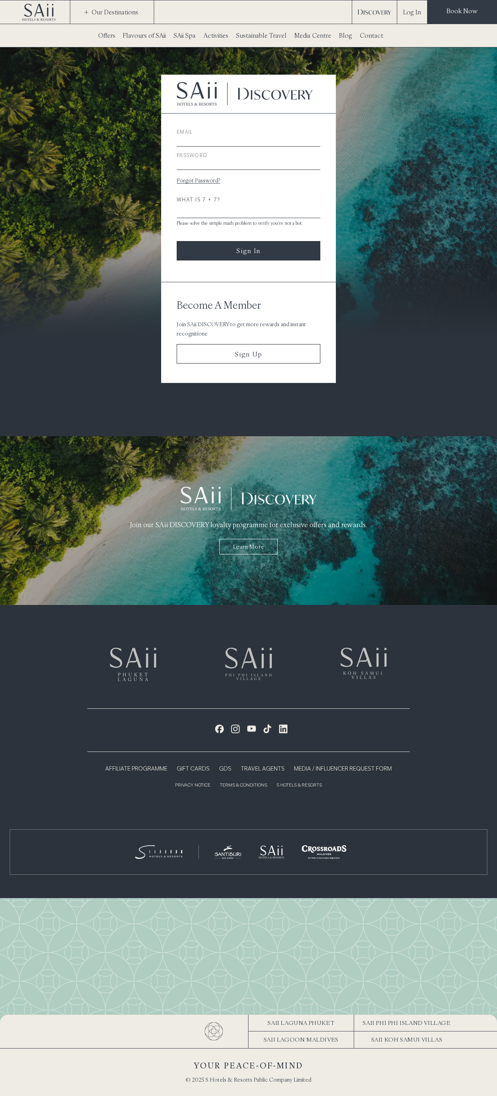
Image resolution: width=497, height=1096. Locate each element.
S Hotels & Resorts (299, 785)
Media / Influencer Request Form (343, 769)
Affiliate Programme (136, 769)
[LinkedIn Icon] (283, 728)
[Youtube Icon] (251, 728)
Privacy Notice (192, 785)
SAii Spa (185, 35)
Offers (106, 35)
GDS (225, 769)
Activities (215, 35)
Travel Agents (263, 769)
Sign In (248, 250)
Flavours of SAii (144, 35)
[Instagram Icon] (235, 728)
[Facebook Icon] (219, 728)
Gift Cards (193, 769)
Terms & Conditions (243, 785)
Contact (371, 35)
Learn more (248, 546)
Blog (345, 35)
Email (185, 132)
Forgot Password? (198, 180)
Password (192, 156)
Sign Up (248, 354)
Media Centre (312, 35)
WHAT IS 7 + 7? (198, 200)
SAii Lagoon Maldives (301, 1039)
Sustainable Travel (261, 35)
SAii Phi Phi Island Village (406, 1022)
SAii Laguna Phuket (301, 1022)
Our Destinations (115, 12)
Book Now (462, 11)
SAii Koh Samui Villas (407, 1039)
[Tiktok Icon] (267, 728)
